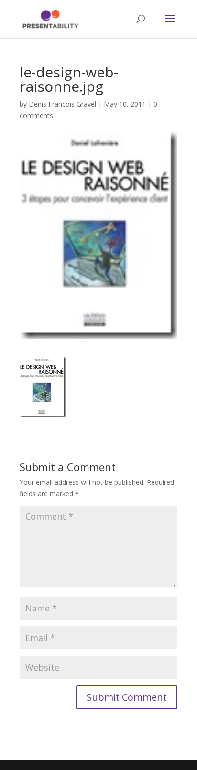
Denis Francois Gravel (62, 103)
